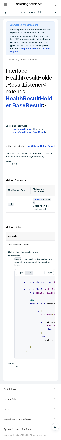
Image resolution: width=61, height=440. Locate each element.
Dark (29, 272)
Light (20, 272)
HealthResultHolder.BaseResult (28, 132)
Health (23, 12)
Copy (49, 272)
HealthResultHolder (22, 129)
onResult (38, 199)
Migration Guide (29, 48)
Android (36, 12)
